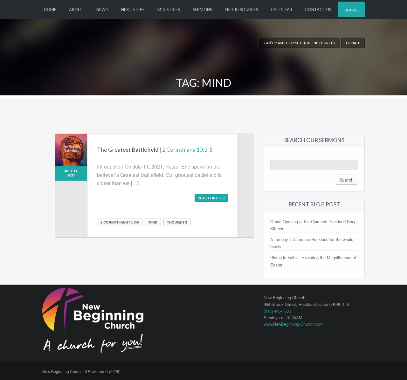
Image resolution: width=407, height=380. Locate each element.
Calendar (281, 9)
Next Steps (133, 9)
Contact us (318, 9)
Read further (211, 198)
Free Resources (241, 9)
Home (50, 9)
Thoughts (177, 222)
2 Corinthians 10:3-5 (187, 149)
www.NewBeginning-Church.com (293, 324)
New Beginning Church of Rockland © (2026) (81, 371)
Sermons (202, 9)
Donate (351, 10)
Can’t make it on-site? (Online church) (299, 43)
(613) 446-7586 (277, 311)
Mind (152, 222)
